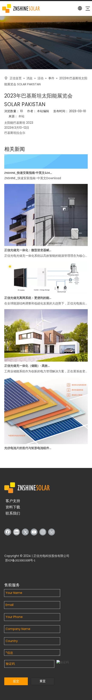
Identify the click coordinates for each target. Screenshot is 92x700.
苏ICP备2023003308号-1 (20, 560)
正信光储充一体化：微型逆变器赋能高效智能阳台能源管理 (28, 247)
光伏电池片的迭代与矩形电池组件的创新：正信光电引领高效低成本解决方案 (28, 445)
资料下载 (13, 507)
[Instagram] (42, 532)
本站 (21, 116)
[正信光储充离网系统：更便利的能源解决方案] (46, 290)
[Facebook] (7, 532)
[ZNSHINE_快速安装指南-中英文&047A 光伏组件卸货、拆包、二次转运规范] (46, 164)
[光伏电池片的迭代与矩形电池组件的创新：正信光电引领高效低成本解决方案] (46, 440)
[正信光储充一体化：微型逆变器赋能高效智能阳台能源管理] (46, 242)
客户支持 (13, 500)
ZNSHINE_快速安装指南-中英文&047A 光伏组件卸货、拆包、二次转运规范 (28, 169)
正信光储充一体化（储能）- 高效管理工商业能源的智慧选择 (28, 362)
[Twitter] (25, 532)
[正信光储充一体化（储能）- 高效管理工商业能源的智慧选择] (46, 357)
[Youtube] (34, 532)
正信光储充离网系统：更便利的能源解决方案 (28, 295)
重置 (43, 681)
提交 (16, 681)
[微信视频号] (51, 532)
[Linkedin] (16, 532)
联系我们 (13, 513)
